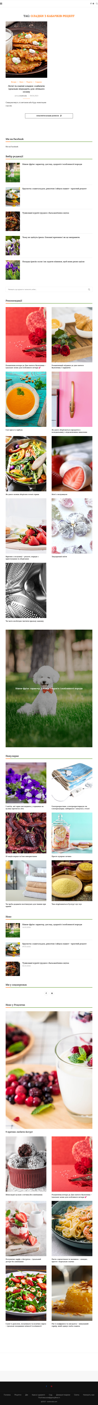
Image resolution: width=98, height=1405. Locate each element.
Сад (50, 1395)
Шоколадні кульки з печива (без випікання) (24, 1195)
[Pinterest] (93, 3)
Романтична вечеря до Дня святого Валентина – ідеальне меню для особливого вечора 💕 (26, 366)
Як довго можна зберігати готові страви (22, 494)
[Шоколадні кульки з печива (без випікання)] (26, 1164)
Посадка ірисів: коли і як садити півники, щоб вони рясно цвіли (53, 261)
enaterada (23, 96)
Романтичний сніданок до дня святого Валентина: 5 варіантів (68, 366)
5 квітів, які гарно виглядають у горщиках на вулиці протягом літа (25, 807)
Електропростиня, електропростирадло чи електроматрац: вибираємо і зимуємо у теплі (71, 807)
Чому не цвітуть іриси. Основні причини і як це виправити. (51, 237)
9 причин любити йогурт (19, 1131)
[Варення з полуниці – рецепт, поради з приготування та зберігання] (26, 526)
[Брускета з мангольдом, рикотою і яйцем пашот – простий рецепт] (13, 949)
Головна (7, 1395)
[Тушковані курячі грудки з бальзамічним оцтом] (13, 969)
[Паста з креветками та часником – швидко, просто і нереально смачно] (72, 1228)
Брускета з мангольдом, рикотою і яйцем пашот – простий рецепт (54, 943)
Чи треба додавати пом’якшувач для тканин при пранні (26, 905)
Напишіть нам (88, 1395)
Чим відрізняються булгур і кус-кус (67, 904)
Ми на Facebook (12, 146)
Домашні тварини (63, 1395)
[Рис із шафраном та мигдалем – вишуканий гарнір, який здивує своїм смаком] (72, 1293)
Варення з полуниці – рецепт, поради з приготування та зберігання (22, 557)
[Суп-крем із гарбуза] (26, 399)
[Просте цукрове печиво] (72, 833)
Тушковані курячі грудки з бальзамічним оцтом (45, 963)
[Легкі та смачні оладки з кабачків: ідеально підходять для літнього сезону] (26, 49)
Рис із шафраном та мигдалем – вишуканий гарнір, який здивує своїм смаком (70, 1325)
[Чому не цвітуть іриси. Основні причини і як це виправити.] (13, 245)
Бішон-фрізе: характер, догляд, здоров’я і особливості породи (49, 688)
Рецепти (17, 1395)
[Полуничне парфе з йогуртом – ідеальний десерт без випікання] (26, 1228)
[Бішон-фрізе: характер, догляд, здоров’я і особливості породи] (13, 930)
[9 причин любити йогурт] (49, 1070)
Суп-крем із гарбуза (14, 430)
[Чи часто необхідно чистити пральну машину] (26, 590)
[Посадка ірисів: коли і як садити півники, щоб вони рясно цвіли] (13, 270)
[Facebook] (90, 3)
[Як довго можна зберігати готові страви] (26, 463)
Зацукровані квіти (59, 556)
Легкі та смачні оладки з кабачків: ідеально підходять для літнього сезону (26, 89)
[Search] (97, 3)
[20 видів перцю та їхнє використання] (26, 833)
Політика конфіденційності (49, 1397)
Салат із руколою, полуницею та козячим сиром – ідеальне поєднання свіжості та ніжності (26, 1325)
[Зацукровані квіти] (72, 526)
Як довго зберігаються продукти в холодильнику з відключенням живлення (69, 431)
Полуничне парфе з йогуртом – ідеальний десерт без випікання (23, 1260)
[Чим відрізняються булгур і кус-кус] (72, 880)
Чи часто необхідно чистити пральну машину (25, 621)
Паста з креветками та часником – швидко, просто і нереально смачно (69, 1260)
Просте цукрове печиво (61, 856)
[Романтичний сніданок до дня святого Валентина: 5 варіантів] (72, 334)
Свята (76, 1395)
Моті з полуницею (59, 494)
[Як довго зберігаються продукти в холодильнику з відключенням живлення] (72, 399)
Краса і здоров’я (38, 1395)
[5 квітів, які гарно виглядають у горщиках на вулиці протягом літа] (26, 782)
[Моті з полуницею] (72, 463)
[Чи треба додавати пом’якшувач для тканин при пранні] (26, 880)
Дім (26, 1395)
